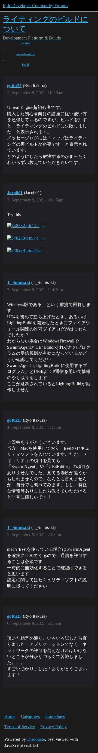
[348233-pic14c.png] (26, 238)
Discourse (36, 739)
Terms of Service (19, 726)
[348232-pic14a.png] (26, 225)
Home (9, 716)
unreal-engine (25, 54)
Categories (30, 716)
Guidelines (55, 716)
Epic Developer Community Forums (35, 5)
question (26, 43)
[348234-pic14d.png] (27, 250)
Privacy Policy (53, 726)
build (25, 65)
